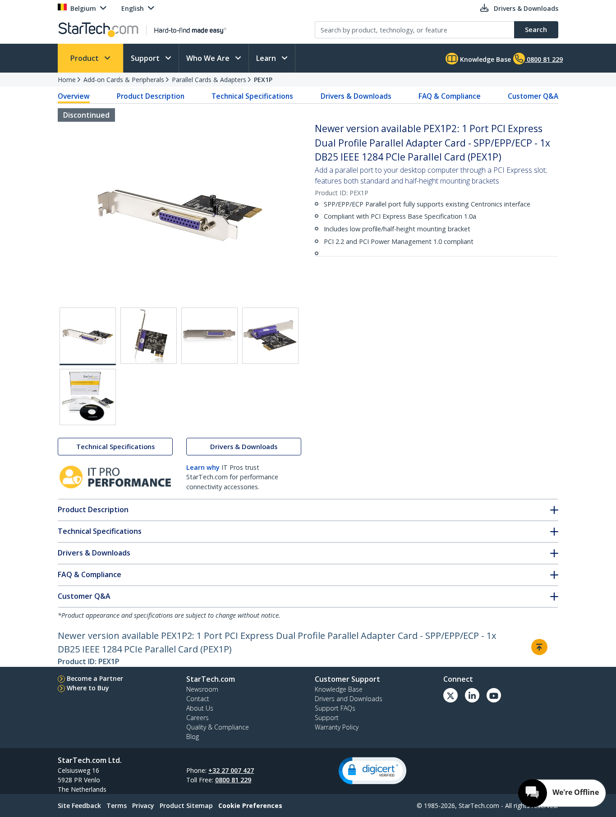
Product (85, 58)
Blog (192, 736)
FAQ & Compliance (449, 96)
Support (146, 58)
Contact (197, 698)
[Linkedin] (472, 695)
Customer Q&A (533, 96)
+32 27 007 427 (231, 770)
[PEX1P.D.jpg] (270, 336)
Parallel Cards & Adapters (209, 79)
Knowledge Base (484, 59)
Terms (116, 805)
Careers (197, 717)
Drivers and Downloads (348, 698)
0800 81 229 (233, 780)
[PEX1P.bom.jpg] (88, 397)
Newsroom (202, 689)
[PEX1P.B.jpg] (148, 336)
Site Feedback (79, 805)
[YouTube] (494, 695)
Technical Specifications (252, 96)
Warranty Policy (337, 727)
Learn (267, 58)
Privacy (143, 805)
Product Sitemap (186, 805)
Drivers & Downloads (356, 96)
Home (67, 79)
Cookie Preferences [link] (250, 805)
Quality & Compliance (217, 727)
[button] (372, 771)
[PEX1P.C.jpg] (209, 336)
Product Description (150, 96)
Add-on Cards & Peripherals (123, 79)
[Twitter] (450, 695)
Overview (74, 96)
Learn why (203, 467)
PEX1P (263, 79)
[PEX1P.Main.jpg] (88, 336)
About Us (199, 708)
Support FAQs (335, 708)
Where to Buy (88, 688)
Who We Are (208, 58)
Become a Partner (95, 678)
